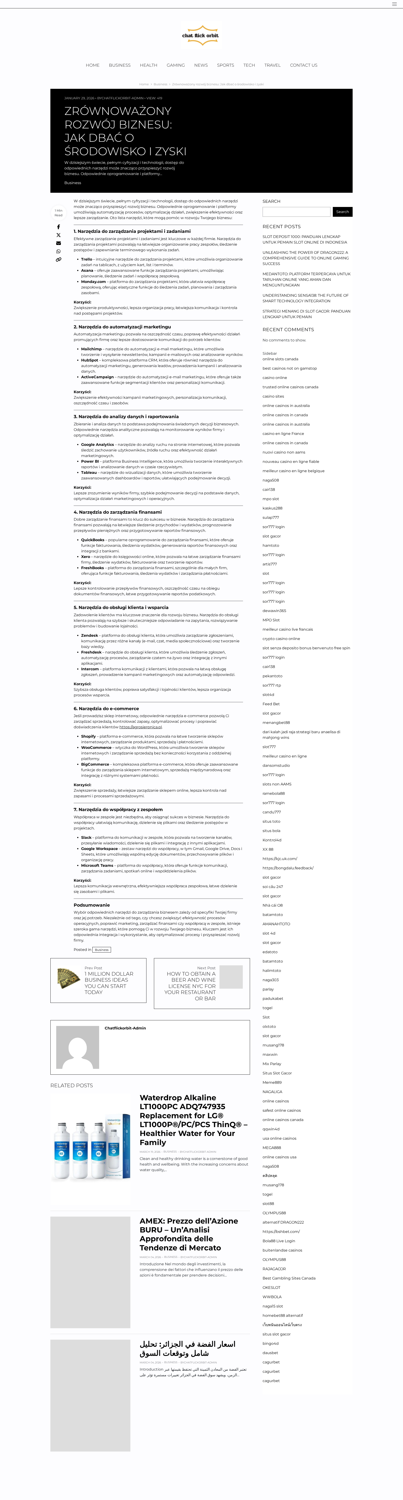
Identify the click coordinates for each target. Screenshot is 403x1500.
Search (272, 201)
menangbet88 (276, 722)
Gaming (176, 65)
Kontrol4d (272, 840)
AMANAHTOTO (276, 924)
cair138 (269, 489)
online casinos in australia (286, 405)
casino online (275, 377)
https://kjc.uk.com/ (280, 859)
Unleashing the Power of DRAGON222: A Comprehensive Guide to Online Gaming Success (306, 258)
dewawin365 (274, 611)
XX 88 (268, 849)
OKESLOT (271, 1287)
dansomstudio (276, 765)
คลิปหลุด (270, 1175)
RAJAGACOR (274, 1269)
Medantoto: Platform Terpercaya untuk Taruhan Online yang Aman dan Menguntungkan (307, 279)
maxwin (270, 1054)
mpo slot (271, 499)
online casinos (276, 1101)
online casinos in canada (285, 415)
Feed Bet (271, 704)
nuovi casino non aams (284, 452)
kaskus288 (272, 508)
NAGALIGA (272, 1092)
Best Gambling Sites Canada (289, 1278)
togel (267, 1008)
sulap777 (271, 517)
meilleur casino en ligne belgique (294, 471)
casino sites (273, 396)
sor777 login (274, 527)
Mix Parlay (272, 1064)
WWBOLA (272, 1297)
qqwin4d (271, 1129)
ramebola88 (274, 793)
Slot (266, 1017)
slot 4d (269, 933)
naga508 (271, 480)
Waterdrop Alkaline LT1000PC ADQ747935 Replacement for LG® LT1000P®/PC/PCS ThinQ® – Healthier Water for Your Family (193, 1120)
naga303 (271, 980)
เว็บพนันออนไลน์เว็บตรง (282, 1325)
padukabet (273, 998)
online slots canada (280, 359)
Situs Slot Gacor (277, 1073)
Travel (272, 65)
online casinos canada (283, 1120)
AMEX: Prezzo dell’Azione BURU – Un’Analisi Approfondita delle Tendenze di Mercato (189, 1234)
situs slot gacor (277, 1334)
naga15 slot (273, 1306)
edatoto (270, 952)
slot (266, 573)
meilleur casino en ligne (285, 756)
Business (120, 65)
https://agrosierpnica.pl (140, 727)
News (201, 65)
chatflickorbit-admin (122, 98)
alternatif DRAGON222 (283, 1222)
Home (93, 65)
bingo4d (271, 1343)
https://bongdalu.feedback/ (288, 868)
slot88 (268, 1203)
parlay (268, 989)
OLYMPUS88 (274, 1213)
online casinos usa (279, 1157)
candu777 (272, 812)
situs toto (271, 821)
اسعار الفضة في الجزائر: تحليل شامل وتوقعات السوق (188, 1348)
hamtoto (271, 545)
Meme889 (272, 1082)
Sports (225, 65)
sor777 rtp (272, 685)
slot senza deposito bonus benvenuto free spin (306, 648)
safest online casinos (282, 1110)
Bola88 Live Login (279, 1241)
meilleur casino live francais (288, 629)
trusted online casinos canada (290, 387)
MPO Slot (271, 620)
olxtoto (269, 1026)
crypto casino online (281, 638)
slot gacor (272, 536)
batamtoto (273, 914)
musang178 (273, 1045)
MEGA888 (272, 1148)
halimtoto (272, 970)
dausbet (270, 1353)
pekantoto (272, 676)
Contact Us (303, 65)
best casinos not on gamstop (290, 368)
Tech (249, 65)
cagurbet (271, 1362)
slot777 (269, 747)
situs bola (271, 831)
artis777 (270, 564)
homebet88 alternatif (283, 1315)
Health (148, 65)
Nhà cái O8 (273, 905)
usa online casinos (279, 1138)
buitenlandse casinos (282, 1250)
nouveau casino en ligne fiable (291, 461)
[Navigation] (394, 4)
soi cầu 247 (273, 886)
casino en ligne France (283, 433)
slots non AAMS (277, 784)
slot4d (268, 694)
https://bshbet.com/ (281, 1231)
